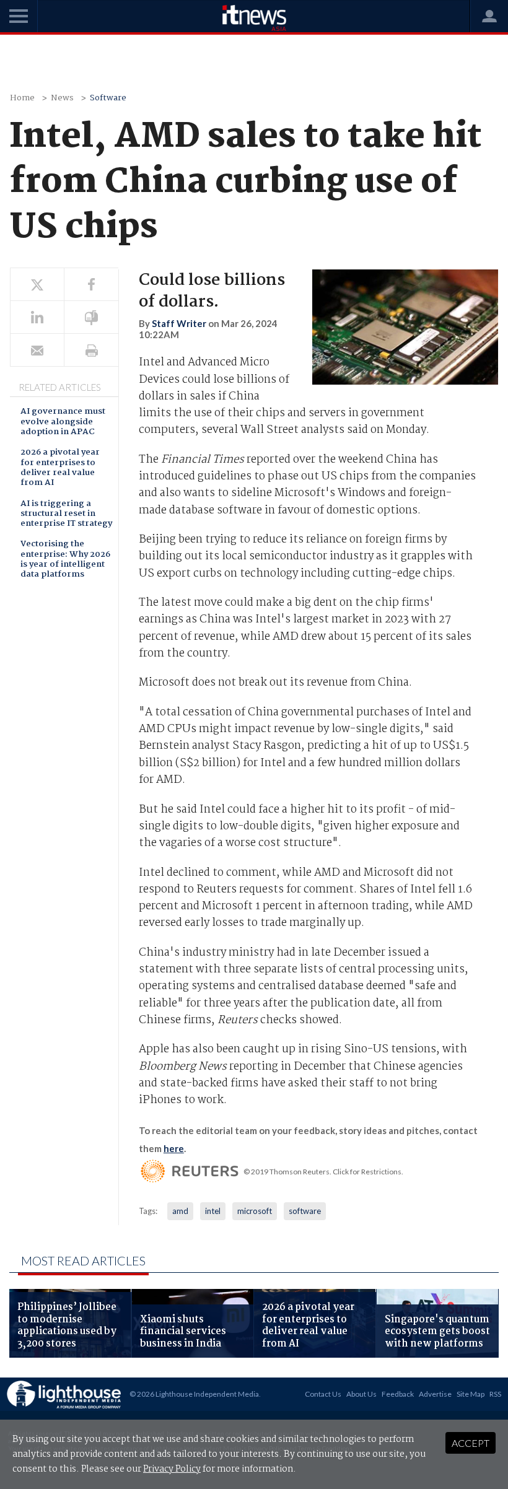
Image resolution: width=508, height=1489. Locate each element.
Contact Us (323, 1394)
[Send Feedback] (91, 317)
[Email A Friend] (37, 350)
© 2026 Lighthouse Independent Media (194, 1394)
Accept (470, 1443)
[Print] (91, 350)
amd (180, 1211)
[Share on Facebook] (91, 284)
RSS (495, 1394)
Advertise (435, 1394)
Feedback (398, 1394)
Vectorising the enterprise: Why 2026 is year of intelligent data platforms (65, 560)
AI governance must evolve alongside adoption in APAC (62, 422)
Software (108, 98)
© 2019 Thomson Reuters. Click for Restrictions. (323, 1171)
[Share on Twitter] (37, 284)
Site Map (470, 1394)
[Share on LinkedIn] (37, 317)
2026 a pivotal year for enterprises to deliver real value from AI (60, 468)
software (305, 1211)
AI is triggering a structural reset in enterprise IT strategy (66, 515)
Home (22, 98)
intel (213, 1211)
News (62, 98)
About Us (361, 1394)
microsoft (254, 1211)
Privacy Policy (172, 1469)
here (174, 1148)
